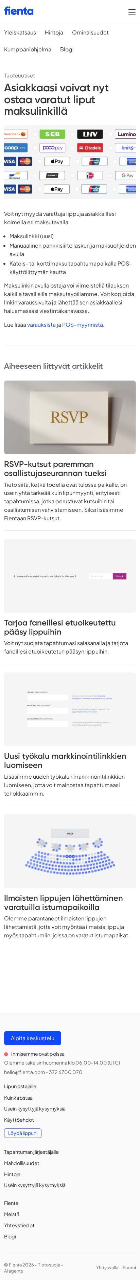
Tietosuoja (49, 1264)
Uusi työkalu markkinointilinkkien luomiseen (65, 760)
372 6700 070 (66, 1072)
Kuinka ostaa (18, 1098)
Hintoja (54, 32)
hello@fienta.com (24, 1072)
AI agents (13, 1271)
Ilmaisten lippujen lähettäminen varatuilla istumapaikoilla (63, 902)
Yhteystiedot (19, 1225)
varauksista (41, 324)
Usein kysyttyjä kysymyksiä (35, 1108)
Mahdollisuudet (21, 1163)
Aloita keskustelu (32, 1038)
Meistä (11, 1214)
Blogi (67, 49)
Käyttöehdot (19, 1120)
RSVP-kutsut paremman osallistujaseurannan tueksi (55, 468)
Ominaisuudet (90, 32)
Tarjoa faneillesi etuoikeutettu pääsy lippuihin (60, 627)
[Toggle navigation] (132, 12)
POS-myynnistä (82, 324)
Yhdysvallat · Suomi (116, 1267)
